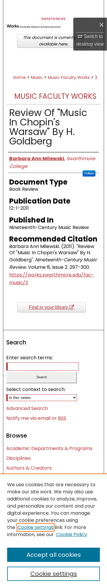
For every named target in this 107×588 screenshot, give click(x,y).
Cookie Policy (71, 534)
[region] (53, 530)
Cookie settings (36, 527)
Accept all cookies (53, 555)
